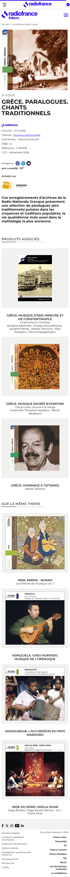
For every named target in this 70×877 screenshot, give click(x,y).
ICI (65, 845)
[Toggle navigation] (4, 4)
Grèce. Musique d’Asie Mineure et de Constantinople (35, 317)
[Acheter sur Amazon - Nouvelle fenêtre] (21, 185)
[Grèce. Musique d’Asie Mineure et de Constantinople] (35, 278)
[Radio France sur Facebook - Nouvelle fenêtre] (3, 826)
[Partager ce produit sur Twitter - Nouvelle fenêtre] (23, 163)
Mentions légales (11, 833)
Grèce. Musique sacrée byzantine (35, 404)
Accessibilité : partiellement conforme (16, 853)
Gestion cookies (10, 848)
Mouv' (63, 862)
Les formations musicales (58, 867)
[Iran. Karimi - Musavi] (35, 542)
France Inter (60, 837)
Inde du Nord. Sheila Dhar (35, 807)
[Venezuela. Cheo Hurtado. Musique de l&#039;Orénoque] (35, 618)
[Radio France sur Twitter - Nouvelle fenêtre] (7, 826)
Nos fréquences (10, 859)
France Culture (58, 849)
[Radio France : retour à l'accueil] (37, 4)
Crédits (5, 867)
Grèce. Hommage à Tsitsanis (35, 485)
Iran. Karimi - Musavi (35, 580)
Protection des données (14, 843)
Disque (8, 95)
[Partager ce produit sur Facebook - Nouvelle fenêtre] (17, 163)
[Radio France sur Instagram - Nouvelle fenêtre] (11, 826)
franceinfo (61, 841)
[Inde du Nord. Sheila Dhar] (35, 769)
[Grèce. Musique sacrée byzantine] (35, 366)
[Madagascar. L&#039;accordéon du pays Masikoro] (35, 693)
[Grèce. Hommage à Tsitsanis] (35, 448)
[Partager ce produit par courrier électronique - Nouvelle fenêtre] (29, 163)
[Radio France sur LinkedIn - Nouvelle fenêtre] (22, 825)
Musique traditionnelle (26, 135)
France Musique (58, 854)
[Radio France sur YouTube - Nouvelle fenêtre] (17, 825)
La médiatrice (59, 873)
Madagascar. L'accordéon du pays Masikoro (35, 733)
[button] (68, 4)
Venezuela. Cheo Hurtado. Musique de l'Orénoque (35, 657)
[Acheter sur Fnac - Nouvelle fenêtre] (7, 185)
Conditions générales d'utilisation (13, 838)
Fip (65, 858)
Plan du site (8, 863)
